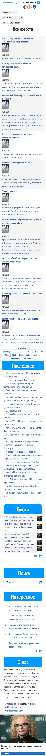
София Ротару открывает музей (16, 162)
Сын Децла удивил (13, 410)
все (36, 650)
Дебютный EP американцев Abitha (18, 547)
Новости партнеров (15, 710)
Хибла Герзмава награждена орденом (21, 451)
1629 (21, 354)
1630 (28, 354)
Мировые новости (14, 707)
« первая (22, 348)
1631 (35, 354)
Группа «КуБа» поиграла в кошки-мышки (20, 318)
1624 (29, 351)
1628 (14, 354)
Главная (5, 22)
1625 (36, 351)
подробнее (11, 703)
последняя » (29, 358)
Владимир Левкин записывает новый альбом (22, 293)
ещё (35, 555)
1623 (22, 351)
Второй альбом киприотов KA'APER (18, 533)
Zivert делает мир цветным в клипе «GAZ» (22, 461)
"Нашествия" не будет (12, 191)
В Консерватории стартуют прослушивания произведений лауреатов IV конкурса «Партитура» (22, 445)
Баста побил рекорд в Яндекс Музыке (21, 379)
